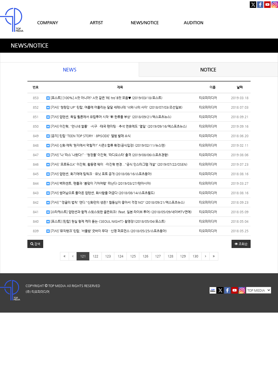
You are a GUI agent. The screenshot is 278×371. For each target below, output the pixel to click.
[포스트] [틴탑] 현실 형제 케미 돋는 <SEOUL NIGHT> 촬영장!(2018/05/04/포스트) (107, 221)
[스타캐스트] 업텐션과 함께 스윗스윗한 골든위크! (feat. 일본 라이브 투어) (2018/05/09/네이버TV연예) (121, 212)
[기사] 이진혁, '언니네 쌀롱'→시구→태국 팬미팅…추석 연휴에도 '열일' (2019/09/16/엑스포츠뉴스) (118, 126)
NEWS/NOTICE (145, 22)
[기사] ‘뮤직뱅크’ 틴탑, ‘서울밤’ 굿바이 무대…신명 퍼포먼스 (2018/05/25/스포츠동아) (108, 231)
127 (158, 256)
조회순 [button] (243, 244)
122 (95, 256)
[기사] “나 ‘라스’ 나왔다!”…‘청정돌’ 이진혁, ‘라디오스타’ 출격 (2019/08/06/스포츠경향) (109, 155)
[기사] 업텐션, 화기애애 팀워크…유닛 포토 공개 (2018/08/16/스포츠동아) (101, 174)
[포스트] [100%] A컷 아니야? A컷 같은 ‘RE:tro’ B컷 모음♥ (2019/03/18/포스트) (106, 98)
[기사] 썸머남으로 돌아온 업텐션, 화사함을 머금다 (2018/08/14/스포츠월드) (102, 193)
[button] (35, 244)
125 (133, 256)
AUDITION (193, 22)
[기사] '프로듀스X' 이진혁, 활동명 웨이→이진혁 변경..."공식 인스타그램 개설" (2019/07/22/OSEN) (118, 164)
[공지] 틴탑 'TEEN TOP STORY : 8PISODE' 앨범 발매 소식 (90, 136)
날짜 (240, 87)
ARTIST (96, 22)
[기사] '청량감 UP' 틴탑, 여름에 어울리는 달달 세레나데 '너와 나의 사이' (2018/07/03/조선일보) (116, 107)
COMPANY (47, 22)
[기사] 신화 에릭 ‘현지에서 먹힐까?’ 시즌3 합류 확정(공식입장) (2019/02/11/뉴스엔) (107, 145)
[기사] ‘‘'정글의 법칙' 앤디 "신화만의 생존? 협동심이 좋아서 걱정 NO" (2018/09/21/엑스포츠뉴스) (117, 202)
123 (108, 256)
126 (145, 256)
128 (170, 256)
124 (120, 256)
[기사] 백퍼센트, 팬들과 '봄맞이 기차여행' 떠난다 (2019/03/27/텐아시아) (100, 183)
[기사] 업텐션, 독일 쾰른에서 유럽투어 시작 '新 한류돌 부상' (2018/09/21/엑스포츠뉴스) (110, 117)
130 (195, 256)
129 (183, 256)
